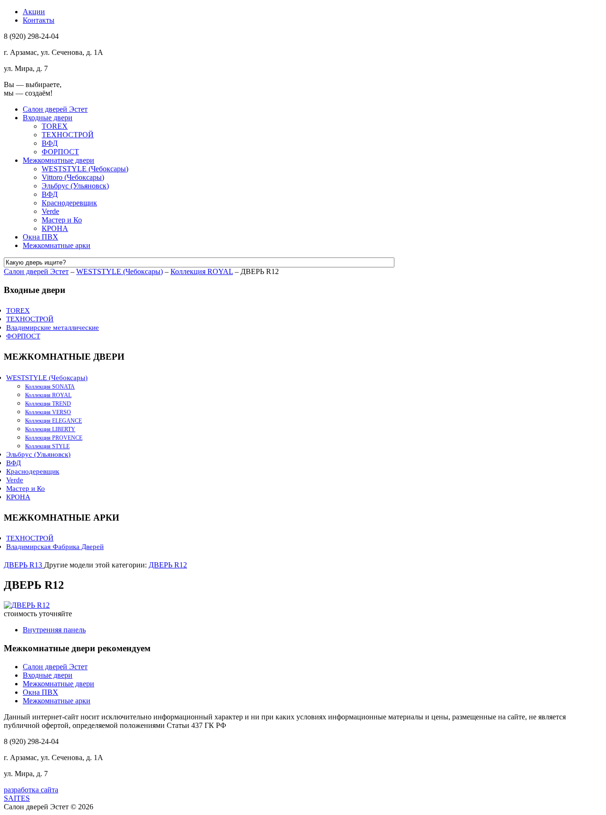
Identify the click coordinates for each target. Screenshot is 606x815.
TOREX (55, 126)
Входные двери (47, 118)
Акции (34, 12)
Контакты (38, 20)
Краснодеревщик (69, 203)
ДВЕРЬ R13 (24, 565)
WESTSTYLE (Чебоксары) (85, 169)
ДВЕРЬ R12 (168, 565)
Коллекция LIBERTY (50, 429)
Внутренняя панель (54, 630)
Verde (50, 211)
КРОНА (55, 228)
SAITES (17, 798)
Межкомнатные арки (56, 245)
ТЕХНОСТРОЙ (68, 135)
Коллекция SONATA (50, 386)
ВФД (50, 143)
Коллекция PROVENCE (53, 437)
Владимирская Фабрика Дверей (55, 546)
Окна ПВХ (40, 237)
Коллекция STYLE (47, 446)
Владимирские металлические (52, 327)
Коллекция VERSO (48, 412)
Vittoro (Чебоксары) (73, 177)
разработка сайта (31, 790)
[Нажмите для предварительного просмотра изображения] (27, 605)
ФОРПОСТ (60, 152)
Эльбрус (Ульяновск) (75, 186)
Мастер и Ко (62, 220)
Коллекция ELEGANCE (53, 420)
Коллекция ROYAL (201, 271)
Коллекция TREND (48, 403)
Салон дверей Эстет (55, 109)
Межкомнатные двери (58, 160)
